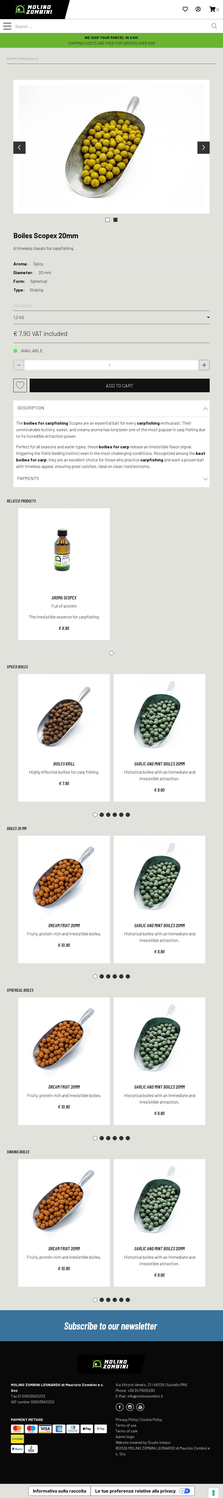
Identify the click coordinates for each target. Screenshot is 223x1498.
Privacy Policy (127, 1419)
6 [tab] (128, 815)
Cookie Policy (151, 1419)
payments (28, 478)
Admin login (125, 1436)
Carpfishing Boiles (23, 58)
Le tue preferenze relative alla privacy (135, 1491)
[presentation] (19, 148)
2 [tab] (102, 815)
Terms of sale (126, 1431)
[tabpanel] (64, 574)
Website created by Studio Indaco (143, 1442)
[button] (108, 219)
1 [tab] (111, 653)
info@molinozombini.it (145, 1396)
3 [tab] (108, 815)
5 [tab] (121, 815)
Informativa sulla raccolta (59, 1491)
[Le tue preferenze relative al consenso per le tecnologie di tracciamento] (213, 1493)
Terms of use (126, 1425)
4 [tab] (115, 815)
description (30, 407)
